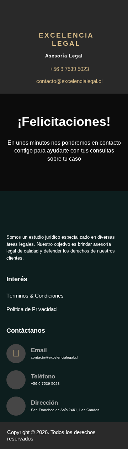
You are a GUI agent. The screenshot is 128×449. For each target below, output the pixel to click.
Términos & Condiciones (35, 296)
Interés (16, 279)
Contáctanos (25, 330)
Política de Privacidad (31, 309)
